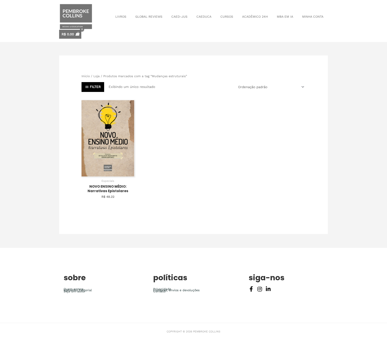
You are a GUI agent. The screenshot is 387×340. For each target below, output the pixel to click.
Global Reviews (148, 16)
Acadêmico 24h (255, 16)
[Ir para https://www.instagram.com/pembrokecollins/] (259, 289)
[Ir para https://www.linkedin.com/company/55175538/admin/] (268, 289)
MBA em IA (285, 16)
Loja (96, 76)
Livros (120, 16)
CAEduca (203, 16)
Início (86, 76)
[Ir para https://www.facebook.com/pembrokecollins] (251, 289)
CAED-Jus (179, 16)
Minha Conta (312, 16)
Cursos (226, 16)
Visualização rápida (107, 172)
